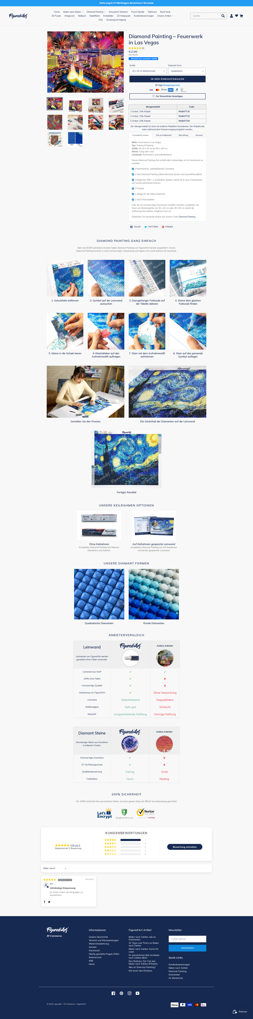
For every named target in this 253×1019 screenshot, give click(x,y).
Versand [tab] (199, 135)
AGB (91, 960)
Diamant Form (175, 65)
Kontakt (93, 947)
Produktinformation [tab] (140, 135)
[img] (57, 879)
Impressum (94, 950)
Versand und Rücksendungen (104, 940)
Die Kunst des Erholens (140, 970)
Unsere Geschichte (98, 937)
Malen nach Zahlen (178, 968)
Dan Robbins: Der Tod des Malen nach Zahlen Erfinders (143, 962)
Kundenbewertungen (179, 964)
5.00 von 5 (75, 845)
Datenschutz (95, 957)
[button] (135, 48)
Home (92, 964)
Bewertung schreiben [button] (185, 846)
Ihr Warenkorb (176, 978)
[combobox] (208, 16)
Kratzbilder (174, 974)
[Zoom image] (85, 62)
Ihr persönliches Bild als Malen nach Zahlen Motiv (144, 956)
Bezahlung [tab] (183, 135)
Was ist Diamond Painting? (142, 967)
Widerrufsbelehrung (99, 943)
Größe (132, 65)
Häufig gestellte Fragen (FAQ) (104, 954)
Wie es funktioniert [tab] (164, 135)
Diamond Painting (187, 216)
